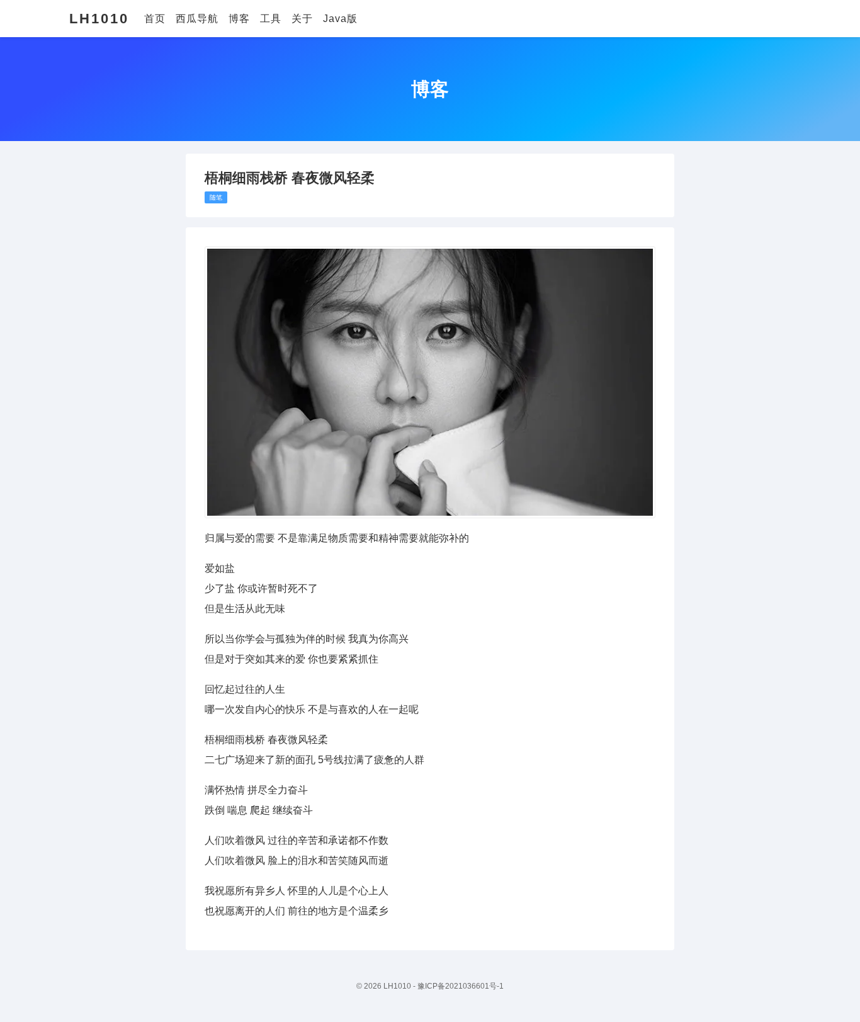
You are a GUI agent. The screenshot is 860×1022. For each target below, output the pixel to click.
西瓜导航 (197, 18)
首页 (155, 18)
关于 (302, 18)
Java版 (340, 18)
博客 (239, 18)
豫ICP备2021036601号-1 (460, 986)
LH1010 (99, 18)
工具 (270, 18)
